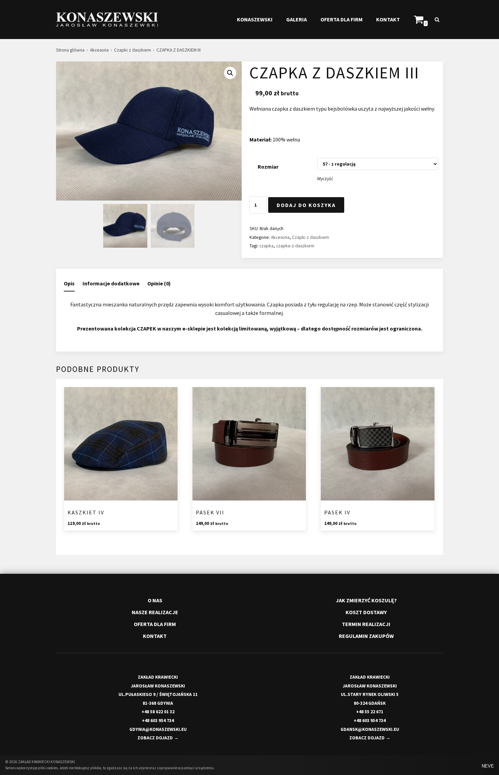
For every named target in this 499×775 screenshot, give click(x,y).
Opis (69, 283)
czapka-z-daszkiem (295, 246)
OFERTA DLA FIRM (341, 19)
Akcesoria (99, 50)
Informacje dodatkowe (111, 283)
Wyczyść (325, 179)
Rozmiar (268, 166)
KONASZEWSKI (255, 19)
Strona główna (70, 50)
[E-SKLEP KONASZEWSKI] (107, 19)
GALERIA (296, 19)
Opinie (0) (159, 283)
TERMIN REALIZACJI (366, 624)
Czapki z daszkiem (132, 50)
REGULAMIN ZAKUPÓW (366, 635)
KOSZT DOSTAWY (366, 612)
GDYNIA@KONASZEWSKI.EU (158, 729)
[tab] (69, 284)
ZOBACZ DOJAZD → (158, 738)
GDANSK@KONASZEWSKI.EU (369, 729)
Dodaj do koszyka (306, 205)
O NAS (155, 600)
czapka (266, 246)
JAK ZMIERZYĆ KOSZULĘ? (366, 600)
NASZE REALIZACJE (155, 612)
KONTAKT (388, 19)
